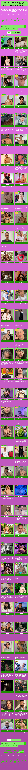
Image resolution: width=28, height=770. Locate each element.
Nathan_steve (18, 523)
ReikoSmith (17, 698)
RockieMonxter (4, 113)
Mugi (16, 308)
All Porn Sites (26, 21)
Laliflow (2, 152)
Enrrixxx (16, 484)
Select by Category (16, 32)
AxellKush (17, 621)
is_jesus (2, 698)
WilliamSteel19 (18, 445)
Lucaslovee (3, 562)
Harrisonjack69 (18, 503)
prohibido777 (17, 464)
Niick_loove (3, 523)
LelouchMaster (18, 718)
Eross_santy (17, 35)
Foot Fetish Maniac (22, 21)
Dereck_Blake (4, 55)
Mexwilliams (17, 55)
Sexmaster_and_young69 (20, 113)
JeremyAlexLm (4, 94)
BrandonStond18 (18, 249)
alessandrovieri (18, 679)
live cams (21, 752)
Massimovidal (4, 289)
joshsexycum (3, 464)
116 (14, 28)
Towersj (2, 542)
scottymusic (17, 328)
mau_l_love (3, 621)
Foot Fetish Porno (11, 21)
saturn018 (3, 406)
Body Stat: (7, 48)
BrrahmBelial (17, 659)
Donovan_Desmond (5, 269)
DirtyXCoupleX (4, 35)
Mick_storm (17, 132)
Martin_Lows (17, 172)
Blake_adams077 (18, 386)
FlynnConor (3, 366)
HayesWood (3, 132)
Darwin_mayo (18, 230)
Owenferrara (17, 366)
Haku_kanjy (17, 347)
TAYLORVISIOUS (4, 581)
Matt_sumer (17, 191)
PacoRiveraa (3, 328)
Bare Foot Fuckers (7, 21)
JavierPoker (3, 230)
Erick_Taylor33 (4, 74)
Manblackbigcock (18, 562)
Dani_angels (17, 289)
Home (9, 32)
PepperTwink (3, 659)
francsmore (17, 94)
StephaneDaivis (18, 211)
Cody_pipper (3, 172)
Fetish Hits (8, 768)
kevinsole (3, 191)
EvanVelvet (3, 640)
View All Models (4, 26)
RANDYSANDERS (18, 601)
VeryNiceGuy (17, 425)
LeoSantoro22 (4, 425)
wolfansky (17, 581)
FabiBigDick (3, 718)
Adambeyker (3, 249)
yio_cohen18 (17, 406)
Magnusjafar (3, 308)
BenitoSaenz (3, 484)
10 (6, 28)
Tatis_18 (16, 269)
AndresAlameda (4, 445)
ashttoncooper (4, 386)
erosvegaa (3, 211)
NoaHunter (17, 152)
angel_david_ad (4, 347)
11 (8, 28)
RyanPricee (3, 679)
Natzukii (16, 74)
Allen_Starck (17, 640)
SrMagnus (17, 542)
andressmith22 (4, 601)
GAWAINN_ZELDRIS (5, 503)
